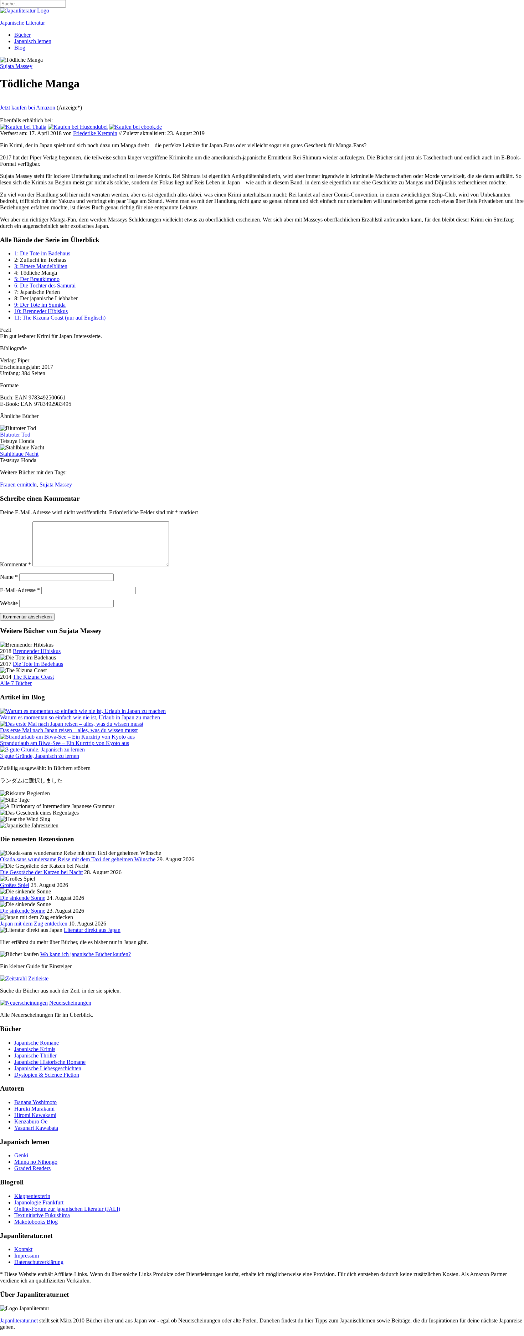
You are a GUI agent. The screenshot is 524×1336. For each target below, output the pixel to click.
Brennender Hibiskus (37, 651)
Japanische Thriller (35, 1055)
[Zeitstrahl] (13, 978)
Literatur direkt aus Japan (92, 930)
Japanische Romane (36, 1043)
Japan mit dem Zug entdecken (33, 924)
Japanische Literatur (22, 23)
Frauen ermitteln (18, 484)
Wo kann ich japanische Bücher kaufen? (85, 954)
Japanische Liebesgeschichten (47, 1068)
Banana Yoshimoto (35, 1102)
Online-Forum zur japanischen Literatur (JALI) (67, 1209)
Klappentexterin (32, 1196)
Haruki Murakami (34, 1109)
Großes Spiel (14, 885)
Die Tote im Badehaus (38, 664)
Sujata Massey (56, 484)
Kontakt (23, 1249)
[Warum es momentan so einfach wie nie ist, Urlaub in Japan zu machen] (83, 711)
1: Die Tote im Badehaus (42, 253)
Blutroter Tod (15, 435)
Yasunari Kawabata (36, 1128)
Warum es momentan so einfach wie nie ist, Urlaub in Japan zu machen (80, 717)
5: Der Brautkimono (37, 279)
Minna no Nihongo (35, 1162)
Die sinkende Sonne (22, 898)
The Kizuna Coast (33, 677)
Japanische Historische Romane (50, 1062)
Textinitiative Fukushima (42, 1215)
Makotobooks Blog (36, 1222)
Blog (19, 48)
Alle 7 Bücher (16, 683)
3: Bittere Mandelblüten (40, 266)
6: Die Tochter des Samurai (45, 285)
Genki (21, 1155)
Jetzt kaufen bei (27, 107)
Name (9, 577)
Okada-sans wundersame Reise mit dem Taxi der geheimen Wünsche (77, 859)
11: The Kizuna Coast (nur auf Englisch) (60, 318)
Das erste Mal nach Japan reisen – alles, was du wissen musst (69, 730)
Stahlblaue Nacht (19, 454)
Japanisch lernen (32, 41)
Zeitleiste (38, 978)
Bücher (22, 35)
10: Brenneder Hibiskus (41, 311)
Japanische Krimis (34, 1049)
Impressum (26, 1256)
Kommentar (15, 564)
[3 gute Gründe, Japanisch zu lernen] (42, 749)
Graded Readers (32, 1168)
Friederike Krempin (95, 133)
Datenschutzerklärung (38, 1262)
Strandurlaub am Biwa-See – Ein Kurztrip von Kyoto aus (64, 743)
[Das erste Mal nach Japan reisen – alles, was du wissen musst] (71, 724)
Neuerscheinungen (70, 1003)
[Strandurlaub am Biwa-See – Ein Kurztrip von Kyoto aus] (67, 737)
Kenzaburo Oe (30, 1121)
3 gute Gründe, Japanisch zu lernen (39, 756)
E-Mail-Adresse (20, 590)
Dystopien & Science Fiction (46, 1075)
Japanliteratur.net (19, 1320)
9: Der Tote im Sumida (40, 305)
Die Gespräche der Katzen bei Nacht (41, 872)
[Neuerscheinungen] (24, 1003)
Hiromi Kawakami (35, 1115)
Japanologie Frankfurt (38, 1202)
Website (9, 603)
